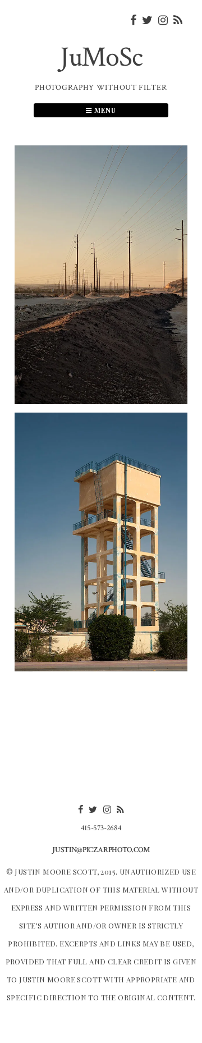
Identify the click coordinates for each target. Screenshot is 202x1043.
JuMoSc (101, 57)
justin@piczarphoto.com (100, 850)
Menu (104, 110)
